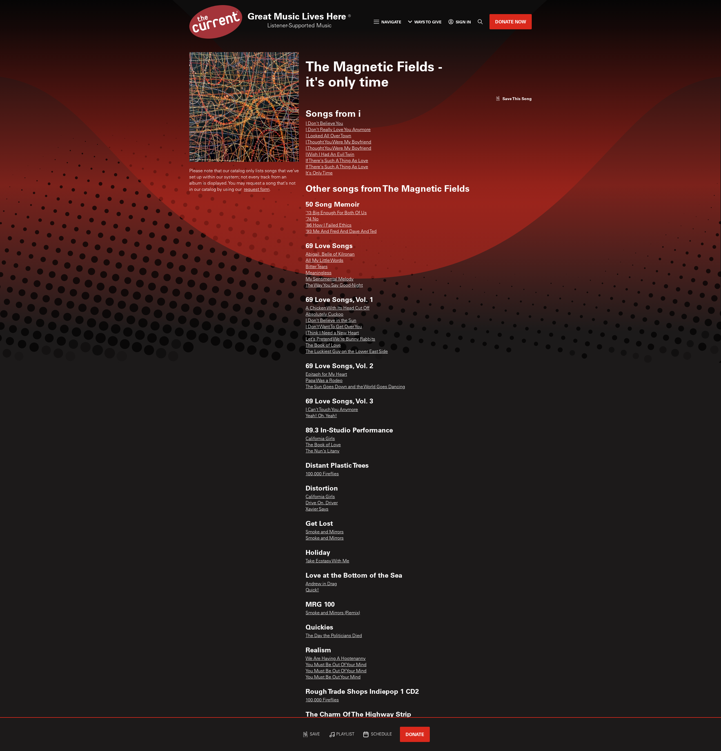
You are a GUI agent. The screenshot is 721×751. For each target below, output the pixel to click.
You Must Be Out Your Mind (333, 677)
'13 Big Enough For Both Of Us (336, 213)
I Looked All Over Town (328, 136)
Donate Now (510, 22)
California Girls (320, 439)
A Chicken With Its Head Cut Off (338, 308)
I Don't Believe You (324, 124)
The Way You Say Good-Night (334, 285)
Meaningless (318, 273)
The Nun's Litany (322, 451)
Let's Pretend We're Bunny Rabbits (340, 339)
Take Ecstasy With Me (327, 561)
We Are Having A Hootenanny (336, 659)
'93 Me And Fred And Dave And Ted (341, 231)
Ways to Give (428, 22)
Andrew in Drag (321, 584)
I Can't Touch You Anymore (332, 410)
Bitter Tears (317, 267)
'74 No (312, 219)
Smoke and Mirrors (325, 532)
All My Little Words (324, 261)
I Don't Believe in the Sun (331, 321)
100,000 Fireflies (322, 474)
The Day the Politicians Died (334, 636)
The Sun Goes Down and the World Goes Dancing (355, 387)
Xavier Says (317, 509)
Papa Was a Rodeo (324, 381)
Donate (415, 734)
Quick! (312, 590)
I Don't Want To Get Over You (334, 327)
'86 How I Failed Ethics (328, 225)
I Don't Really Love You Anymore (338, 130)
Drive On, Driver (322, 503)
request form (257, 189)
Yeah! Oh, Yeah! (321, 416)
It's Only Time (319, 173)
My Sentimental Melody (329, 279)
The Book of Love (323, 345)
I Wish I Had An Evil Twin (330, 155)
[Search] (480, 21)
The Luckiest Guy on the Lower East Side (347, 352)
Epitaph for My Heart (326, 374)
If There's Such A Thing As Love (337, 161)
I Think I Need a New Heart (332, 333)
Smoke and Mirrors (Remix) (333, 613)
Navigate (391, 22)
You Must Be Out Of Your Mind (336, 665)
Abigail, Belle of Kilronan (330, 254)
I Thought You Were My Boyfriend (338, 142)
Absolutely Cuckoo (324, 314)
